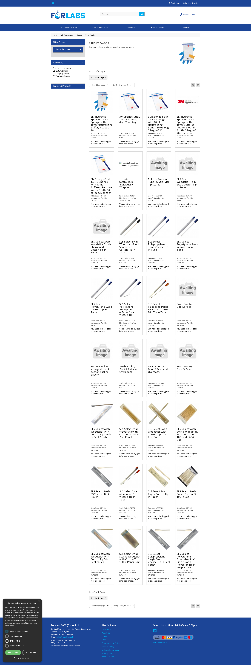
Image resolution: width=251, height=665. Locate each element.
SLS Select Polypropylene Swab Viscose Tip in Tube (158, 246)
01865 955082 (188, 14)
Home (55, 35)
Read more (9, 626)
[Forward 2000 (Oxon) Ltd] (68, 14)
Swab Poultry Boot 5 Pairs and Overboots (158, 369)
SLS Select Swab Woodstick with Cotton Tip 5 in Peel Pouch (100, 558)
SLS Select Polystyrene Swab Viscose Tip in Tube (187, 246)
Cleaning (185, 27)
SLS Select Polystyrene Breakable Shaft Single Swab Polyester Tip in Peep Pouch (186, 560)
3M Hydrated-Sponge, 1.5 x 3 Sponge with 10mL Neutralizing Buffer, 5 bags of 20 (101, 123)
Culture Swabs (90, 35)
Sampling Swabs (62, 73)
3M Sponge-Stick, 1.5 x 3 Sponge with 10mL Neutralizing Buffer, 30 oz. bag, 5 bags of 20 (158, 123)
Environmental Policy (111, 643)
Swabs (79, 35)
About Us (106, 633)
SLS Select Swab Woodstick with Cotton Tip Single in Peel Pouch (101, 433)
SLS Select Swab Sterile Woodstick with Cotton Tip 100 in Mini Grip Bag (187, 434)
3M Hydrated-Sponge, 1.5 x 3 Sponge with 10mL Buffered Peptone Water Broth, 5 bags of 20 (186, 125)
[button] (22, 658)
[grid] (193, 85)
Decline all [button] (30, 652)
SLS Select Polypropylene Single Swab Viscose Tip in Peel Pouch (159, 559)
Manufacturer (63, 49)
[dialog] (22, 630)
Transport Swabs (62, 76)
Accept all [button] (13, 652)
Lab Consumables (68, 27)
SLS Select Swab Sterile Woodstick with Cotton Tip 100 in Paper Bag (129, 558)
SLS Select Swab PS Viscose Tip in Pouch (100, 494)
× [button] (39, 601)
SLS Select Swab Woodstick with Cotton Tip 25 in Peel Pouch (129, 433)
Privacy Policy (107, 653)
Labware (130, 27)
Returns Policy (108, 646)
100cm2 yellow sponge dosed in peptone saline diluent (100, 370)
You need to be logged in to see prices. (101, 142)
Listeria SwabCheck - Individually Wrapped (126, 183)
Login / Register (192, 3)
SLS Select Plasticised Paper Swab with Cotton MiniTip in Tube (158, 308)
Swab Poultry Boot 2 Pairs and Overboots (129, 369)
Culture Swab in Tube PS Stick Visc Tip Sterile (158, 181)
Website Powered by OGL (162, 642)
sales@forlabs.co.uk (64, 637)
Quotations (175, 3)
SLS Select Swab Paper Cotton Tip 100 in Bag (187, 494)
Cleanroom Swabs (63, 68)
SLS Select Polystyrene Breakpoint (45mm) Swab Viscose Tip (127, 309)
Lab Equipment (100, 27)
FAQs (104, 639)
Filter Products (60, 42)
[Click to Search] (142, 14)
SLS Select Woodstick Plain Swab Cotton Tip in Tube (187, 183)
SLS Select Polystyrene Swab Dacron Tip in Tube (101, 308)
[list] (198, 85)
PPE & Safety (157, 27)
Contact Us (106, 636)
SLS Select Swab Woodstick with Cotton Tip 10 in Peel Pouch (157, 433)
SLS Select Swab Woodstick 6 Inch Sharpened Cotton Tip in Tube (129, 247)
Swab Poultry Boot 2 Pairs (185, 305)
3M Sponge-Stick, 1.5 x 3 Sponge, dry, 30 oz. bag (129, 119)
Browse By (58, 62)
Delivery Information (110, 650)
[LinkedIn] (53, 3)
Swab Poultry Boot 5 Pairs (185, 368)
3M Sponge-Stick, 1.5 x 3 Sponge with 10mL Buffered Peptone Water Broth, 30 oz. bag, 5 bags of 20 (101, 187)
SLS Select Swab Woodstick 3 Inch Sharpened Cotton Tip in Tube (101, 247)
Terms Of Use (108, 656)
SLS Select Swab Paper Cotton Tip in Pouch (158, 494)
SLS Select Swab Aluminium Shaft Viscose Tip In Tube (129, 495)
